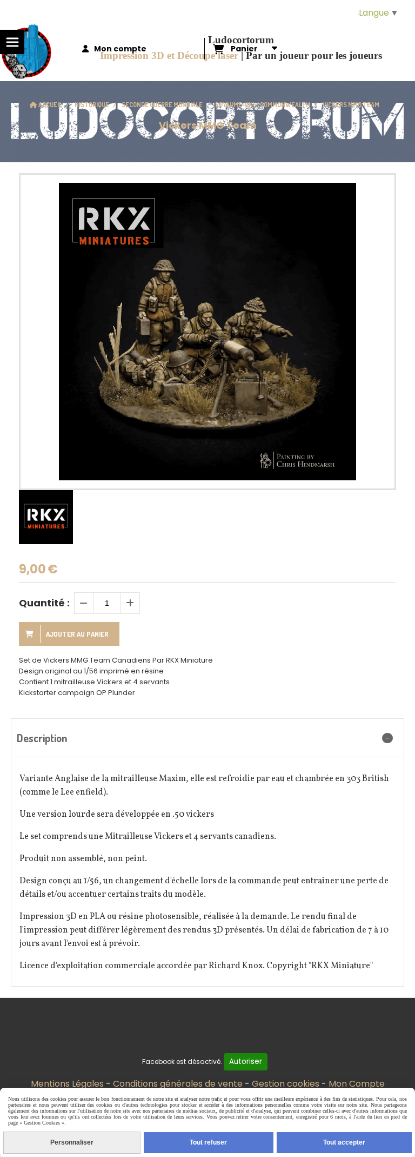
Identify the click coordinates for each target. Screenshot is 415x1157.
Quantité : (44, 603)
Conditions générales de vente (178, 1083)
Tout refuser (208, 1142)
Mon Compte (357, 1083)
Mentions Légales (67, 1083)
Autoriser (245, 1061)
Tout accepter (344, 1142)
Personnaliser (71, 1142)
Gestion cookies (285, 1083)
